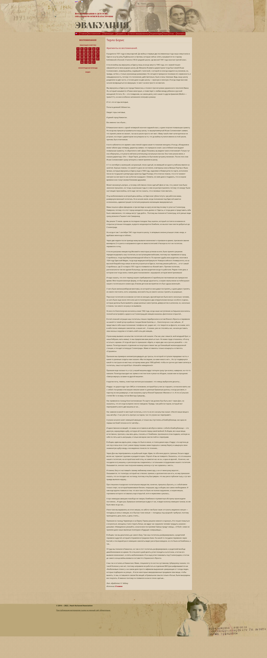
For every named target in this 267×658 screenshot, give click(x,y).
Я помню (118, 586)
